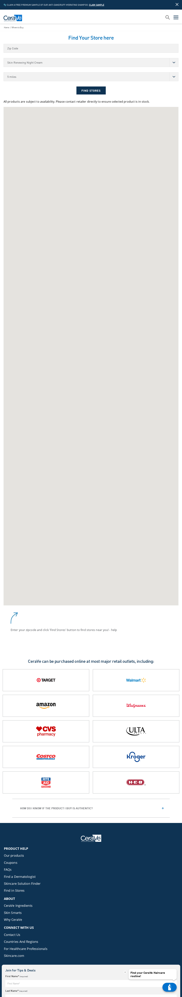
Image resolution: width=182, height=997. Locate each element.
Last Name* (16, 990)
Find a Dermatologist (20, 876)
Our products (14, 855)
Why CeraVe (13, 919)
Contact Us (12, 935)
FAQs (8, 869)
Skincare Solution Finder (22, 883)
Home (6, 27)
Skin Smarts (13, 913)
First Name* (16, 976)
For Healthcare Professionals (25, 949)
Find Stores (91, 90)
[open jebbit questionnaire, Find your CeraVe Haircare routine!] (169, 987)
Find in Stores (14, 890)
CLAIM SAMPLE (96, 5)
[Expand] (91, 808)
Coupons (10, 862)
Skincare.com (14, 955)
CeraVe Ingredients (18, 905)
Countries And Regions (21, 941)
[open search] (167, 17)
